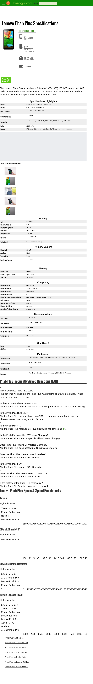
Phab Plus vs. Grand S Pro (15, 648)
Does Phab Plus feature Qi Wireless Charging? (23, 445)
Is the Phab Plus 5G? (11, 464)
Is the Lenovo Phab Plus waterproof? (18, 403)
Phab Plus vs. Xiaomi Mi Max (16, 643)
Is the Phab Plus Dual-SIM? (14, 413)
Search (35, 3)
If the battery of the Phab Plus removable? (21, 483)
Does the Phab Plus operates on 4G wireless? (23, 454)
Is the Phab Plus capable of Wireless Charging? (24, 435)
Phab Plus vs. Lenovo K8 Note (17, 662)
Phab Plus (29, 30)
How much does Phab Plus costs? (17, 390)
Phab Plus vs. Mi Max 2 (14, 638)
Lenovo (21, 30)
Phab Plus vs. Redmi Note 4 (16, 657)
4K (64, 429)
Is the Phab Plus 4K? (10, 425)
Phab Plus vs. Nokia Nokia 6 (16, 667)
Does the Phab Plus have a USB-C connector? (23, 473)
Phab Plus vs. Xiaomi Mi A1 (16, 652)
